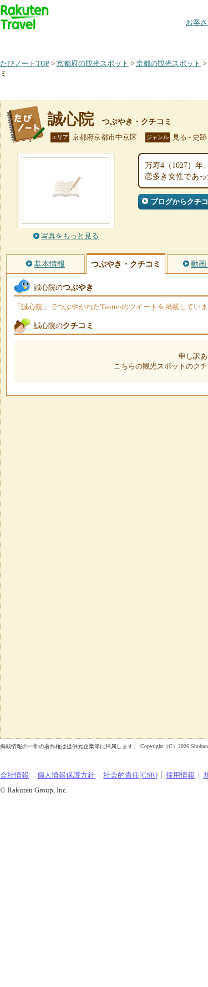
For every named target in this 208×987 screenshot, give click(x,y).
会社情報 (14, 775)
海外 (84, 41)
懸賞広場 (130, 41)
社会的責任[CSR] (130, 775)
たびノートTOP (24, 63)
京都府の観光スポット (93, 63)
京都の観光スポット (168, 63)
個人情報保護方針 (66, 775)
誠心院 (71, 118)
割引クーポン (175, 41)
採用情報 (180, 775)
